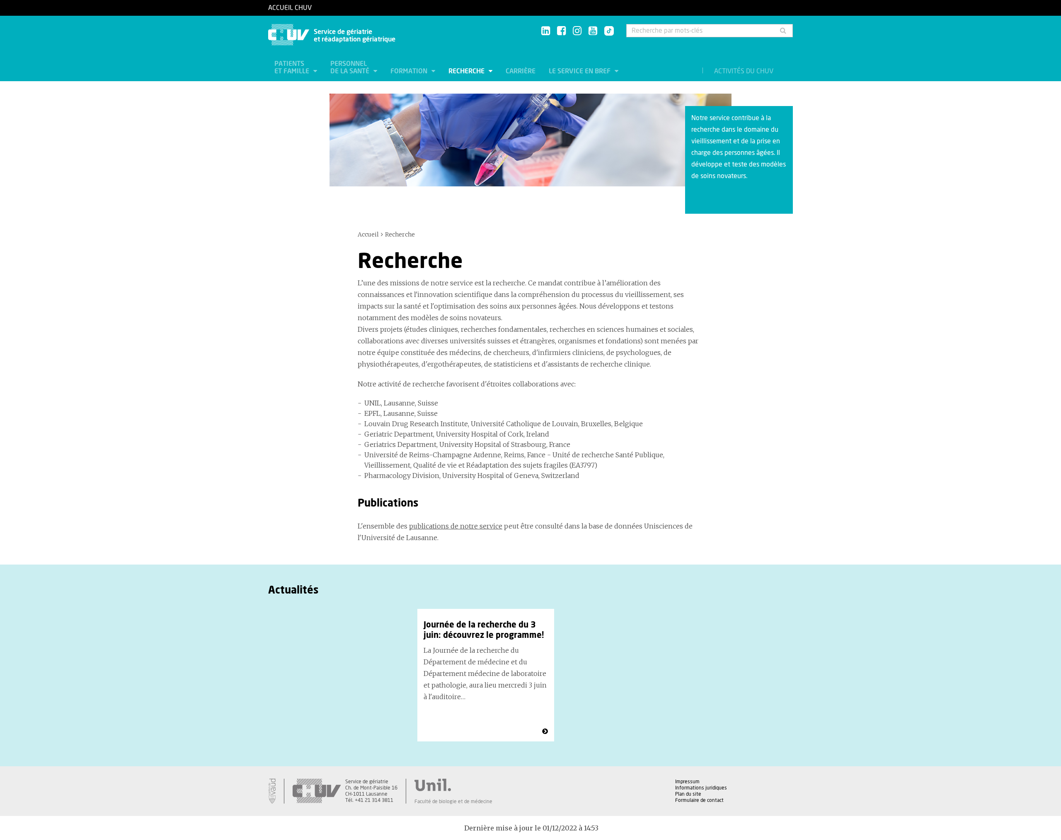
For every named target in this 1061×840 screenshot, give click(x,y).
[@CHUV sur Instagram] (577, 31)
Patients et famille (292, 67)
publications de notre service (455, 526)
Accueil (368, 234)
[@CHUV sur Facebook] (561, 31)
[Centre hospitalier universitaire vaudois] (317, 791)
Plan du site (688, 794)
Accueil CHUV (290, 8)
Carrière (520, 71)
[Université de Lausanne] (453, 785)
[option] (485, 675)
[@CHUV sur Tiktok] (606, 31)
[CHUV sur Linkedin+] (545, 31)
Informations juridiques (701, 787)
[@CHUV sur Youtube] (593, 31)
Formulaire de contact (699, 800)
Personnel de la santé (350, 67)
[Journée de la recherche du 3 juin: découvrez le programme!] (545, 731)
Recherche (467, 71)
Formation (409, 71)
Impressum (687, 781)
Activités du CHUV (743, 71)
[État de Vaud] (272, 791)
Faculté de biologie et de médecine (453, 801)
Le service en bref (580, 71)
